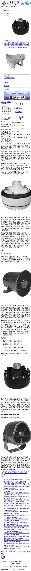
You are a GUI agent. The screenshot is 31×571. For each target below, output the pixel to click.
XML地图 (24, 566)
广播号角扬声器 (11, 44)
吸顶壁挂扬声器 (11, 47)
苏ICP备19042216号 (9, 566)
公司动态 (6, 78)
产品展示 (6, 40)
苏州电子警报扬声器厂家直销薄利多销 (16, 473)
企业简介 (6, 15)
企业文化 (6, 82)
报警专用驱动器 (17, 42)
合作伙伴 (6, 86)
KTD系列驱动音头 (21, 47)
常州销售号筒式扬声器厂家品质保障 (16, 471)
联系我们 (6, 89)
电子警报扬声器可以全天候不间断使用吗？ (16, 486)
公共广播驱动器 (8, 42)
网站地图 (18, 566)
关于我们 (6, 13)
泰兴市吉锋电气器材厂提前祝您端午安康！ (16, 508)
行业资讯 (12, 78)
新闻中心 (6, 76)
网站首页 (6, 10)
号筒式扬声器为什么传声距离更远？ (14, 489)
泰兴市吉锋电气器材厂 (19, 561)
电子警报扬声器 (20, 44)
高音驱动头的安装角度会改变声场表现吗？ (16, 543)
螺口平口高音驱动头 (16, 45)
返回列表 (3, 474)
